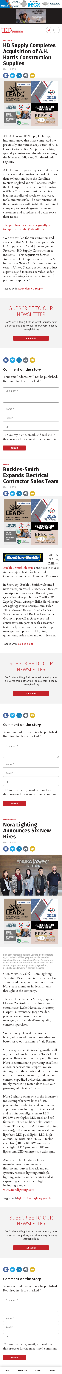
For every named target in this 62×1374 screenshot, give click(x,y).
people (47, 1198)
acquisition (23, 288)
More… (53, 1370)
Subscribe (31, 338)
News (8, 1370)
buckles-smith (25, 643)
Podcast (39, 1370)
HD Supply (37, 288)
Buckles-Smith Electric (18, 568)
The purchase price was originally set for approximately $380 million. (27, 227)
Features (22, 1370)
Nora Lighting (34, 1198)
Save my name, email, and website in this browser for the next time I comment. (30, 437)
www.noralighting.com (18, 1190)
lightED (21, 1198)
